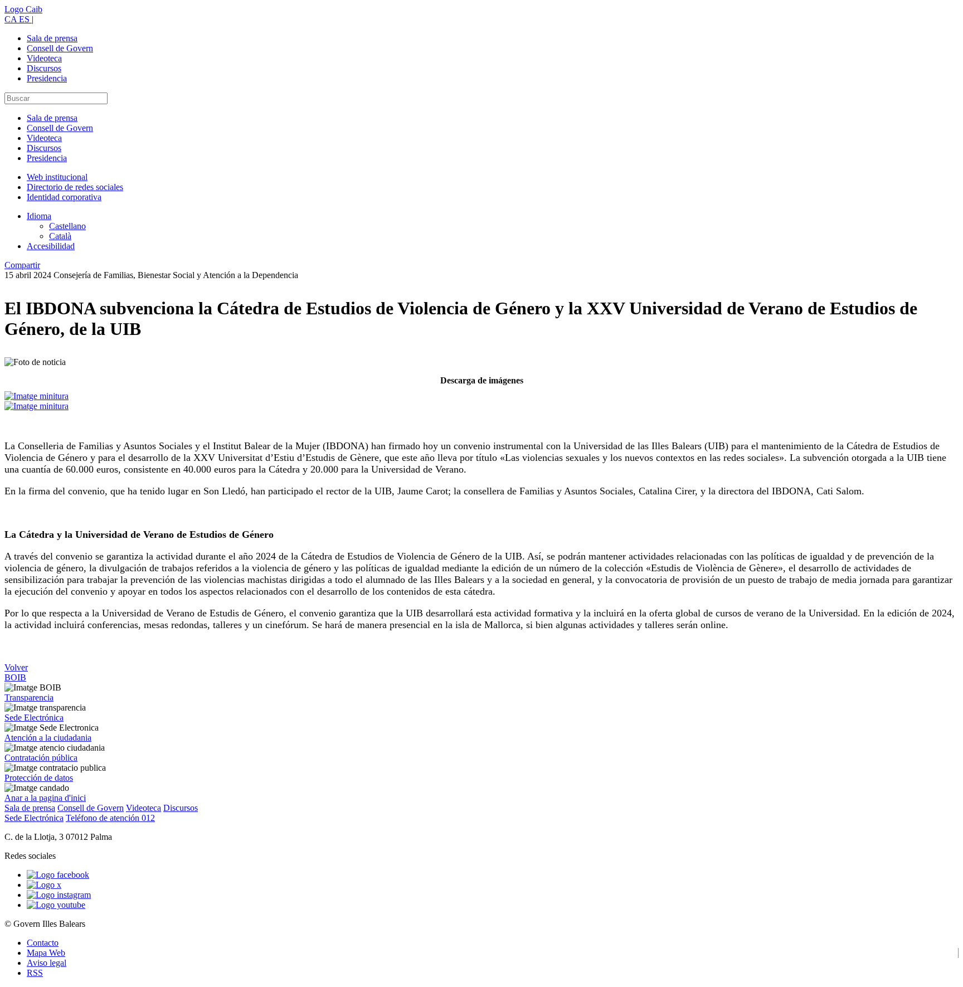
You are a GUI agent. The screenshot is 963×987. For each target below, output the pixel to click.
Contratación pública (40, 757)
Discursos (44, 68)
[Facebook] (58, 874)
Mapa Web (46, 952)
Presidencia (47, 78)
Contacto (43, 942)
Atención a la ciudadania (47, 737)
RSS (35, 973)
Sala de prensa (52, 38)
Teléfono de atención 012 (110, 818)
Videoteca (44, 58)
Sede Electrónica (34, 717)
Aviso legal (46, 962)
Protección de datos (38, 777)
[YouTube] (56, 905)
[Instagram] (59, 895)
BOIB (15, 677)
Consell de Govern (60, 48)
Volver (16, 667)
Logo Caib (23, 9)
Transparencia (29, 697)
